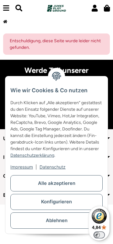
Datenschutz (53, 167)
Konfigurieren (56, 202)
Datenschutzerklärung (32, 155)
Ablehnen (56, 220)
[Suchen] (18, 8)
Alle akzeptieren (56, 183)
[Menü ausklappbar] (6, 8)
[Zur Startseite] (5, 22)
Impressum (21, 167)
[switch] (99, 234)
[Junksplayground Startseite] (56, 8)
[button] (95, 8)
